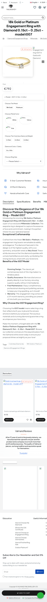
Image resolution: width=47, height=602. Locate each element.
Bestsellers (7, 373)
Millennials (34, 38)
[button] (23, 593)
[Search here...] (42, 17)
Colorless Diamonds (16, 344)
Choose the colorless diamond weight (19, 136)
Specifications (23, 201)
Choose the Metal (11, 103)
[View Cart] (44, 7)
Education (7, 518)
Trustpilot (23, 453)
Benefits (37, 201)
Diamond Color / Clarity (13, 146)
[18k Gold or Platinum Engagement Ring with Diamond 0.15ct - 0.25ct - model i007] (9, 478)
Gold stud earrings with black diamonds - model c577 (18, 411)
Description (8, 201)
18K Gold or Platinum (34, 344)
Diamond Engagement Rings (18, 38)
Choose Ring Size (11, 157)
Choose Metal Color (12, 114)
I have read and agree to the (19, 577)
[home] (4, 38)
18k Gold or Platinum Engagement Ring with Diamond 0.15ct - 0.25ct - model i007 (26, 484)
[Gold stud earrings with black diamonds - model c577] (18, 394)
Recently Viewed (10, 462)
